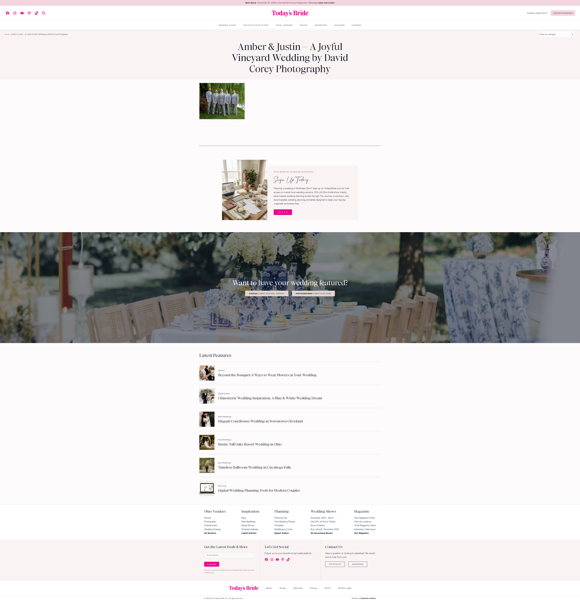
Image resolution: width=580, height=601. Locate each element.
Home (7, 34)
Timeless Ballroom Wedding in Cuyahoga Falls (254, 467)
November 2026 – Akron (322, 518)
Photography (210, 521)
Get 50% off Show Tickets (323, 521)
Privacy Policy (242, 570)
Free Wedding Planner (284, 521)
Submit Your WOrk (313, 293)
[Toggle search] (43, 13)
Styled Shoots (224, 393)
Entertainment (210, 525)
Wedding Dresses (212, 529)
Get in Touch (335, 564)
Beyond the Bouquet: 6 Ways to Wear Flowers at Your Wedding (267, 375)
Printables (279, 525)
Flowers (221, 370)
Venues (207, 518)
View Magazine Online (364, 518)
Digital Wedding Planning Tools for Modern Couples (259, 490)
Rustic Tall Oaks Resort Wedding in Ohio (250, 444)
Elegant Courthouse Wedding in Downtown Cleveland (260, 421)
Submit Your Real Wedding (267, 293)
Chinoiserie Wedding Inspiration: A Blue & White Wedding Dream (270, 398)
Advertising (358, 564)
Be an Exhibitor (318, 525)
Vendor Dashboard (563, 13)
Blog (243, 518)
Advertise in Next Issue (364, 529)
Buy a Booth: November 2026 (325, 529)
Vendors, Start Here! (537, 12)
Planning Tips (280, 518)
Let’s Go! (282, 212)
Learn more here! (326, 3)
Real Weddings (224, 416)
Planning (222, 486)
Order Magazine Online (365, 525)
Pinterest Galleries (249, 529)
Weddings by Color (283, 529)
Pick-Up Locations (362, 521)
